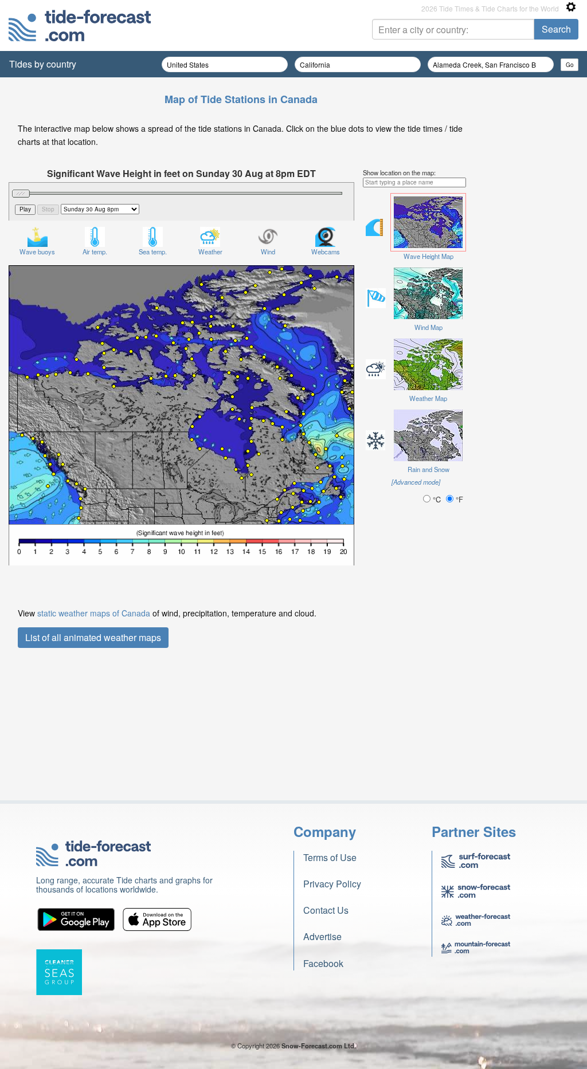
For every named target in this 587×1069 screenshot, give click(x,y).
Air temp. (95, 251)
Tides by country (42, 63)
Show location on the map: (399, 172)
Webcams (325, 251)
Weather (210, 251)
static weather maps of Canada (93, 613)
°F (458, 499)
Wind (268, 251)
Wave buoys (37, 251)
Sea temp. (153, 251)
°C (437, 499)
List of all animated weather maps (93, 637)
